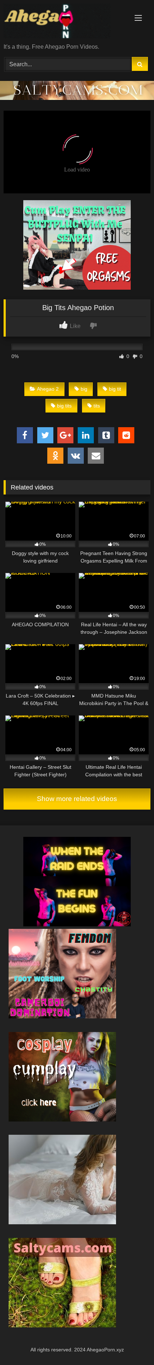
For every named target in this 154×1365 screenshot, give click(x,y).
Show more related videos (77, 798)
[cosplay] (77, 288)
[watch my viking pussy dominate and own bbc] (77, 924)
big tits (64, 406)
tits (96, 406)
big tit (115, 389)
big (84, 389)
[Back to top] (132, 1344)
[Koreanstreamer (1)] (62, 1222)
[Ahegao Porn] (63, 22)
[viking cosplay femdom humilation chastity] (62, 1016)
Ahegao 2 (48, 389)
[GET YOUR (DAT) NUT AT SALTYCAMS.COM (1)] (77, 98)
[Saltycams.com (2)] (62, 1325)
